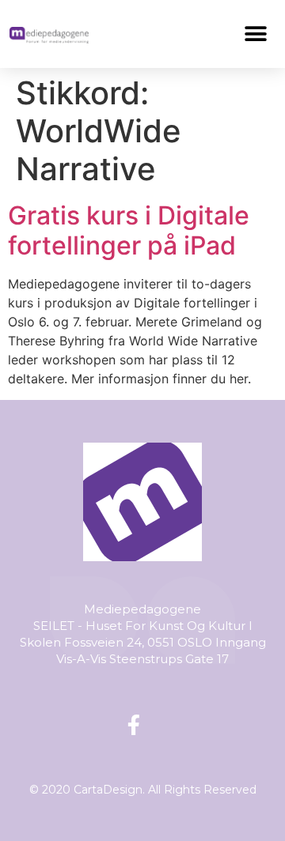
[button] (256, 33)
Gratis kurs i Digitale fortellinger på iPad (128, 230)
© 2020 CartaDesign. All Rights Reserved (142, 790)
